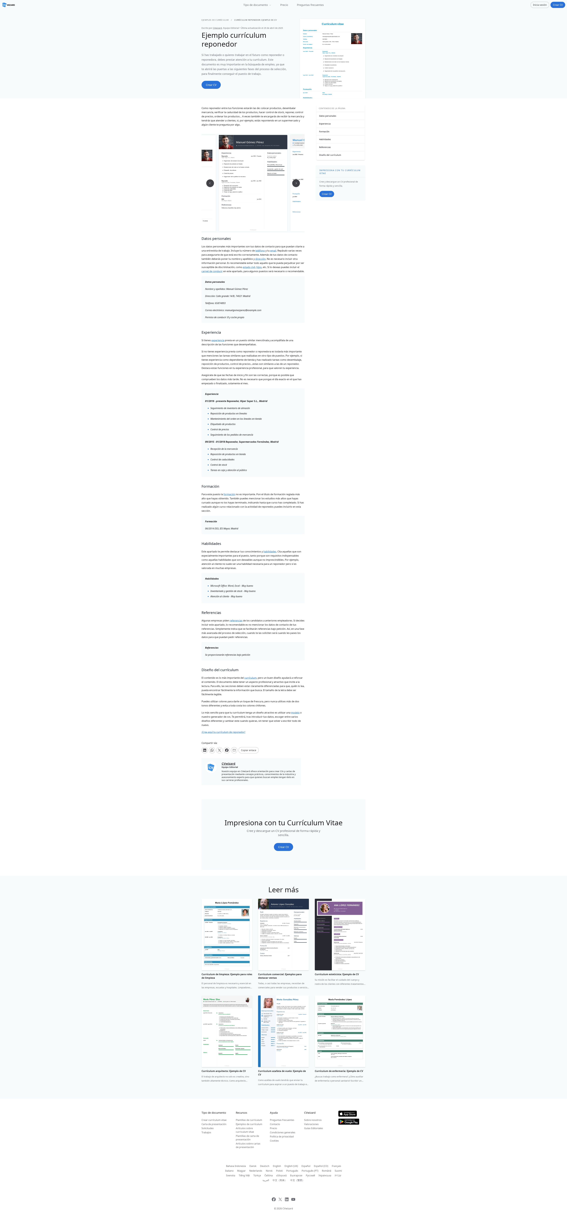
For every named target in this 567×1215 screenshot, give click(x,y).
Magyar (241, 1170)
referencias (236, 620)
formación (229, 494)
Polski (279, 1170)
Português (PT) (310, 1170)
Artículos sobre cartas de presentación (248, 1145)
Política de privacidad (282, 1136)
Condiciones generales (282, 1132)
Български (296, 1175)
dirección (260, 258)
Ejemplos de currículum (215, 20)
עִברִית (338, 1175)
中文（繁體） (297, 1180)
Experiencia (325, 123)
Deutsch (264, 1166)
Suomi (338, 1170)
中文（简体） (280, 1180)
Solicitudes (208, 1128)
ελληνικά (281, 1175)
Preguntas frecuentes (310, 5)
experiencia (217, 340)
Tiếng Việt (244, 1175)
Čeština (268, 1175)
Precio (284, 5)
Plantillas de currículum (249, 1120)
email (273, 250)
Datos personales (327, 115)
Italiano (229, 1170)
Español (306, 1166)
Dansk (252, 1166)
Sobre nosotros (313, 1120)
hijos (259, 267)
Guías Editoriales (313, 1128)
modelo (295, 712)
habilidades (269, 551)
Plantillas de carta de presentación (247, 1137)
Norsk (269, 1170)
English (277, 1166)
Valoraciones (311, 1124)
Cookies (274, 1140)
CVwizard (217, 28)
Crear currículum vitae (214, 1120)
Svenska (230, 1175)
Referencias (325, 147)
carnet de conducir (212, 271)
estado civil (249, 267)
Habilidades (325, 139)
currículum (250, 677)
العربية (266, 1180)
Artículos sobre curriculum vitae (245, 1130)
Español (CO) (321, 1166)
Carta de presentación (214, 1124)
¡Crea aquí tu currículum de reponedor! (223, 732)
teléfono (260, 250)
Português (292, 1170)
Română (326, 1170)
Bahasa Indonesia (236, 1166)
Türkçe (257, 1175)
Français (336, 1166)
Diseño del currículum (330, 155)
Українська (324, 1175)
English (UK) (291, 1166)
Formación (324, 131)
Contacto (275, 1124)
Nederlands (255, 1170)
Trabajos (206, 1132)
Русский (310, 1175)
